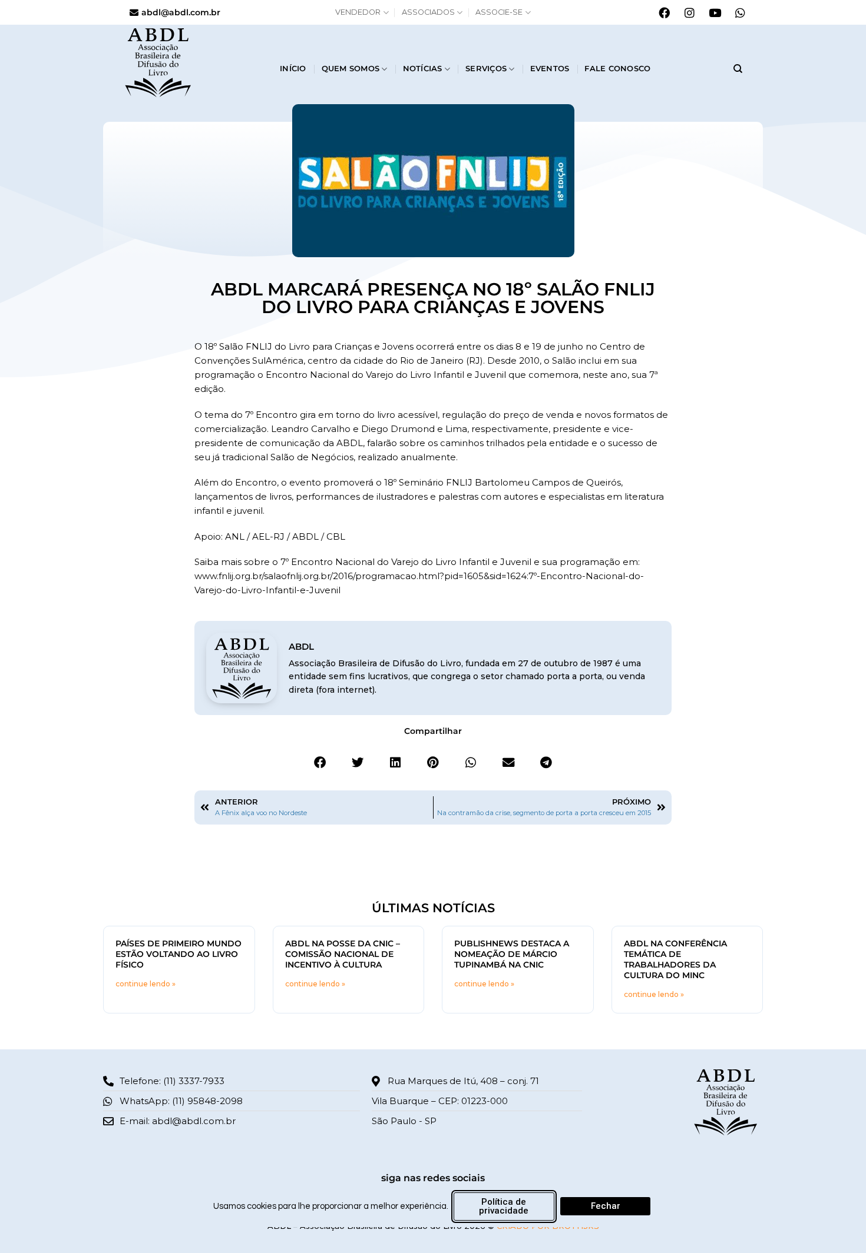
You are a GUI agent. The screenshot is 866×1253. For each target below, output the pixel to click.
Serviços (486, 68)
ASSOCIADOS (428, 12)
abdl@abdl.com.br (180, 12)
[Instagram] (689, 12)
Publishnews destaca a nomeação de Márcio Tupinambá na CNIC (511, 954)
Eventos (550, 68)
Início (293, 68)
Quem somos (351, 68)
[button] (320, 763)
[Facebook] (664, 12)
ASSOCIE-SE (499, 12)
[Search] (737, 69)
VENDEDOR (358, 12)
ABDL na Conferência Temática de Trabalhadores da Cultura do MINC (675, 959)
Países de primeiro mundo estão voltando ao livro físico (178, 954)
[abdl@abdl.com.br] (134, 12)
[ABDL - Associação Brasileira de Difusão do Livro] (193, 61)
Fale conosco (617, 68)
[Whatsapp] (740, 12)
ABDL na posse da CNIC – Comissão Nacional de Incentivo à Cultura (342, 954)
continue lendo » (145, 983)
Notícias (422, 68)
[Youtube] (714, 12)
